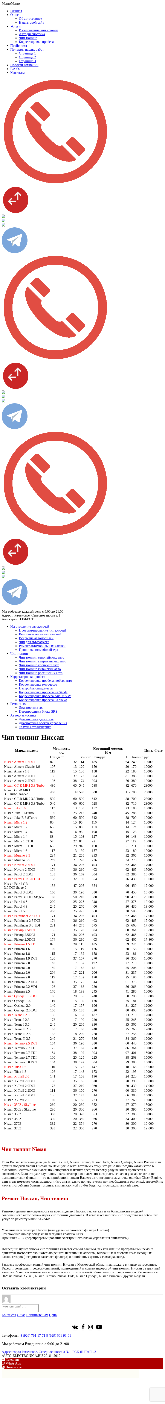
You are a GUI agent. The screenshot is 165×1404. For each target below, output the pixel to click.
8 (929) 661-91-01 (58, 1335)
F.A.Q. (15, 69)
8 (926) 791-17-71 (32, 1335)
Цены (53, 1315)
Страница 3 (27, 61)
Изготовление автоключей (29, 626)
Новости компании (24, 65)
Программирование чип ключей (42, 630)
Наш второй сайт (31, 22)
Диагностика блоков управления (43, 723)
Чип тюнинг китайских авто (40, 669)
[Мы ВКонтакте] (75, 1327)
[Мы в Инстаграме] (90, 1327)
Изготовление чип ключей (38, 30)
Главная (16, 11)
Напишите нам (37, 1315)
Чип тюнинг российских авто (41, 673)
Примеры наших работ (27, 49)
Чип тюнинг (28, 38)
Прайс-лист (18, 45)
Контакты (17, 72)
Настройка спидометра (36, 688)
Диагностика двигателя (36, 719)
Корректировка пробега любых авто (45, 680)
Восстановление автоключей (40, 634)
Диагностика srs (31, 707)
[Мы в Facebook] (83, 1327)
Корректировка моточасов (38, 684)
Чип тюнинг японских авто (39, 665)
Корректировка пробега (36, 42)
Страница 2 (27, 57)
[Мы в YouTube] (99, 1327)
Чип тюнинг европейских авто (41, 657)
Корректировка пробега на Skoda (43, 692)
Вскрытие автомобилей (36, 638)
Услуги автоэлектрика (35, 727)
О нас (14, 15)
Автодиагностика (32, 34)
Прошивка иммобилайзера (38, 649)
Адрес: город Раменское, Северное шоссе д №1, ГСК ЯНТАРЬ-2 (49, 1352)
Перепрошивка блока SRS (38, 711)
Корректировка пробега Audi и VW (45, 696)
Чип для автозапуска (34, 642)
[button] (11, 3)
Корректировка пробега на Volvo (43, 700)
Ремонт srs (18, 704)
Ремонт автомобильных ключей (42, 646)
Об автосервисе (30, 18)
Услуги (15, 26)
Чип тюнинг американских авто (42, 661)
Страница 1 (27, 53)
